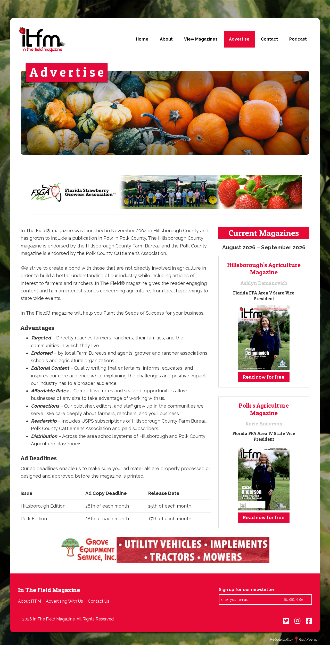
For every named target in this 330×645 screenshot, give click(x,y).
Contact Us (98, 601)
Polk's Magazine (264, 409)
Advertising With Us (64, 601)
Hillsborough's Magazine (264, 268)
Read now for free (264, 377)
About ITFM (29, 601)
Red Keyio (308, 639)
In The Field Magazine (42, 39)
